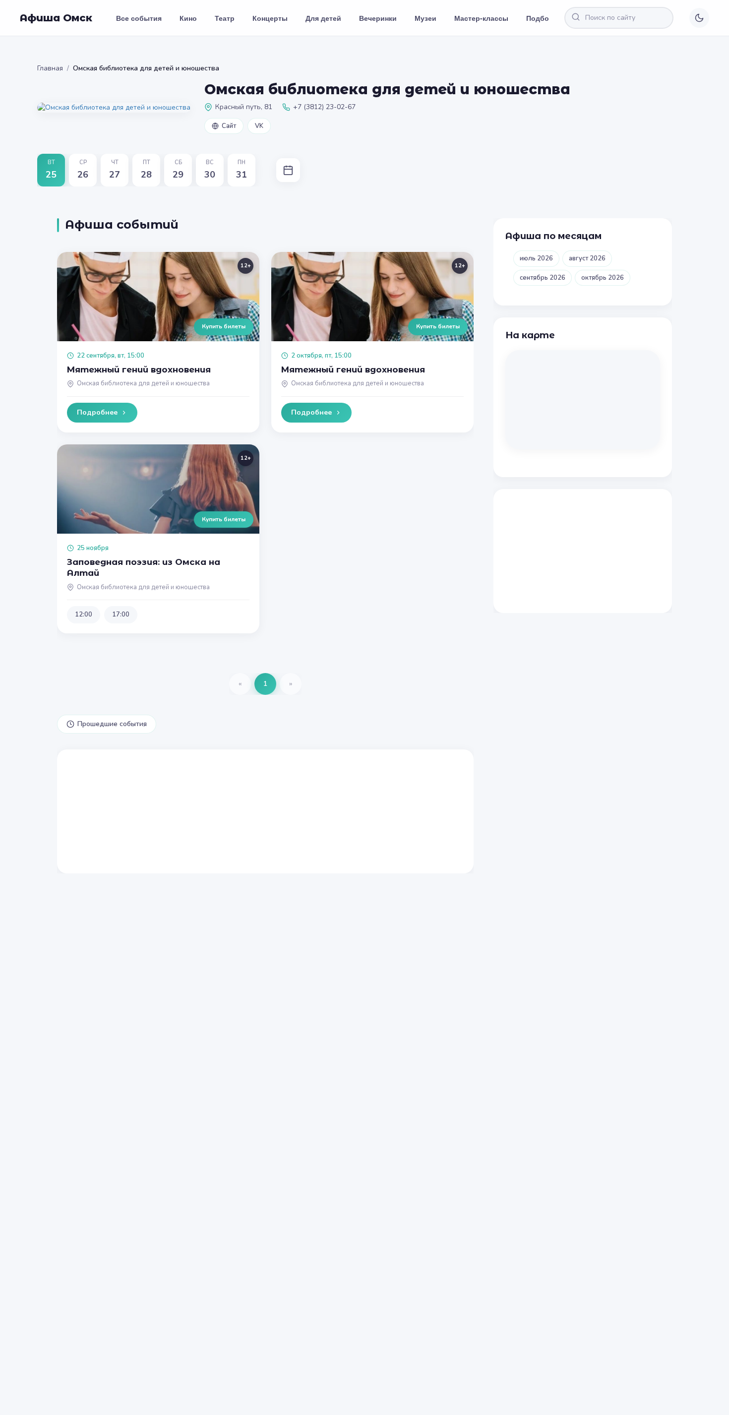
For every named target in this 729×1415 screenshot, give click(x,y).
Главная (50, 68)
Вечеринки (378, 18)
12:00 (83, 614)
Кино (188, 18)
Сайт (229, 126)
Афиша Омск (56, 18)
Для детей (323, 18)
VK (259, 126)
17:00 (120, 614)
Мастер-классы (481, 18)
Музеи (425, 18)
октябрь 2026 (602, 277)
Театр (225, 18)
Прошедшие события (112, 724)
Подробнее (97, 412)
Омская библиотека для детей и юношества (143, 383)
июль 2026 (536, 258)
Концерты (270, 18)
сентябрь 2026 (542, 277)
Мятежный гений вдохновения (139, 369)
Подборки (543, 18)
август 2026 (587, 258)
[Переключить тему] (699, 18)
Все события (139, 18)
